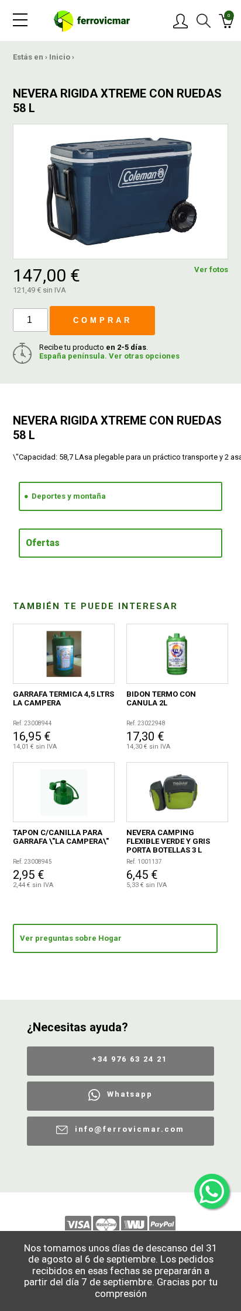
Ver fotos (211, 269)
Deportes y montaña (69, 496)
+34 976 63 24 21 (129, 1059)
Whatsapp (130, 1094)
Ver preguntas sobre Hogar (71, 938)
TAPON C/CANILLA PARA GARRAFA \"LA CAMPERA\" (61, 837)
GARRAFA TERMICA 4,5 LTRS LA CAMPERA (63, 698)
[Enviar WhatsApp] (211, 1191)
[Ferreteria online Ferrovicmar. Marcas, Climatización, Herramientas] (92, 20)
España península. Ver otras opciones (109, 356)
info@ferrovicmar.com (129, 1129)
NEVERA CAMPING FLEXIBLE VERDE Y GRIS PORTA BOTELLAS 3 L (168, 841)
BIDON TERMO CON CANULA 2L (161, 698)
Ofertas (43, 543)
